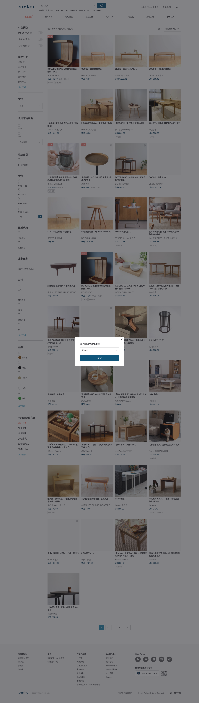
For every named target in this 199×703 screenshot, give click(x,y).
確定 (99, 357)
